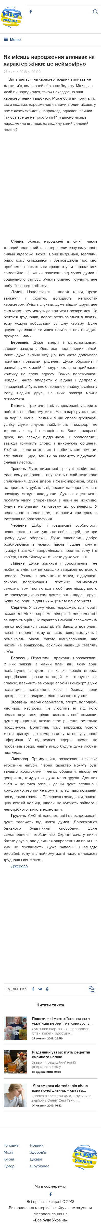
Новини (37, 1145)
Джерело (19, 866)
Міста (8, 1152)
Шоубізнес (39, 1166)
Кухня (9, 1159)
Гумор (9, 1166)
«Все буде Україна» (50, 1220)
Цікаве (36, 1159)
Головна (11, 1145)
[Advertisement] (50, 187)
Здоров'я (38, 1152)
